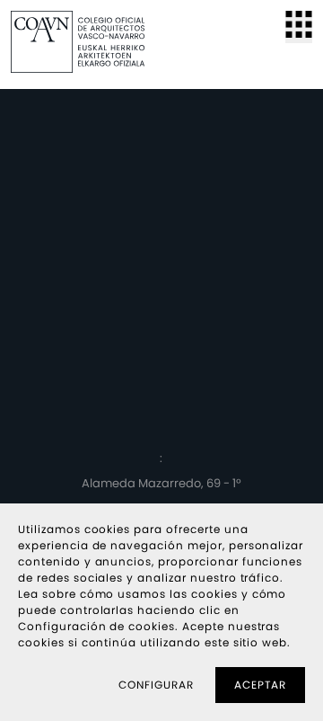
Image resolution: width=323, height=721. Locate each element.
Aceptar (260, 684)
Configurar (156, 684)
